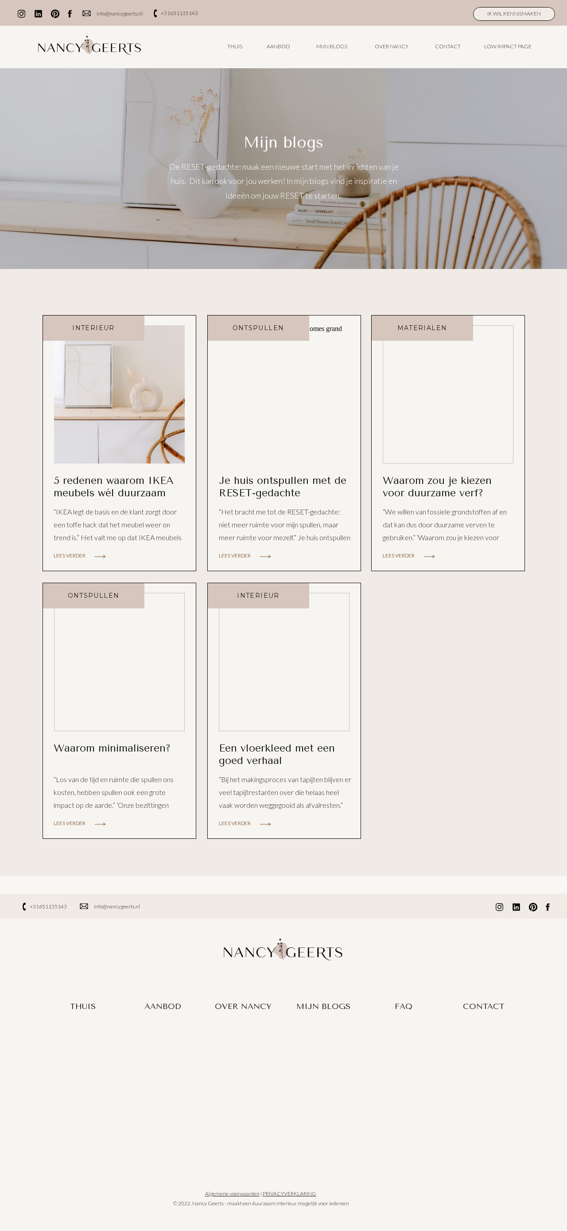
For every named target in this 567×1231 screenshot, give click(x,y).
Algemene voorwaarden (232, 1193)
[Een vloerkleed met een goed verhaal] (284, 662)
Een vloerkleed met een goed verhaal (277, 754)
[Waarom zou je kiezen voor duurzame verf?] (448, 394)
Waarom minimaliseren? (112, 748)
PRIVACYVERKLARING (289, 1193)
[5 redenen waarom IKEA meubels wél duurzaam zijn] (119, 394)
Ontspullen (258, 328)
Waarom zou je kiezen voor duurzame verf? (437, 487)
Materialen (422, 328)
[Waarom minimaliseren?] (119, 662)
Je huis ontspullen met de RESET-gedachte (282, 487)
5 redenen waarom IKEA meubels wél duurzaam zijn (114, 493)
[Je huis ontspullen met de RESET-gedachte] (284, 394)
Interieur (93, 328)
